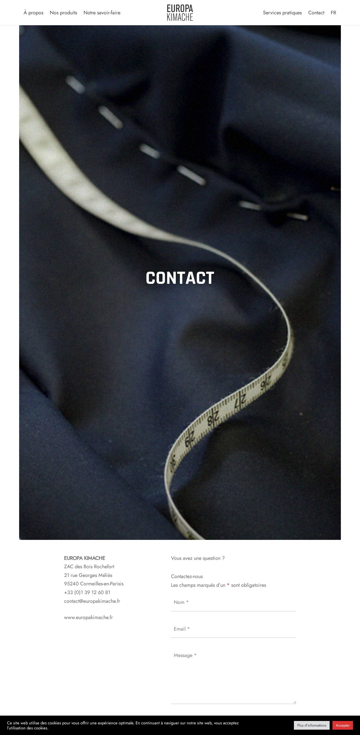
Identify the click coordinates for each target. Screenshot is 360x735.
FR (333, 12)
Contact (316, 12)
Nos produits (63, 12)
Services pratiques (282, 12)
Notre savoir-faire (102, 12)
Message (185, 655)
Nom (181, 602)
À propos (33, 12)
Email (182, 629)
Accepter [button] (343, 725)
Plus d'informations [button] (311, 725)
